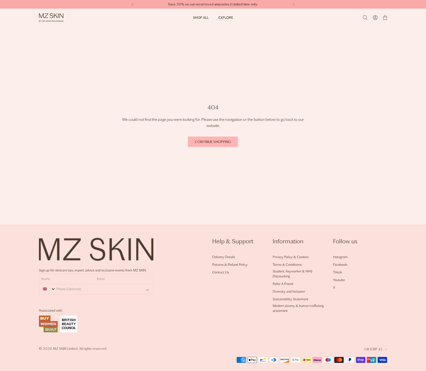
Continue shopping (213, 142)
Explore (225, 18)
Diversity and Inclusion (289, 291)
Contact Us (220, 272)
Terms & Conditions (287, 265)
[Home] (51, 17)
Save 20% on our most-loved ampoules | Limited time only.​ (213, 4)
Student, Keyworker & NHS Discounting (292, 273)
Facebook (340, 265)
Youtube (339, 280)
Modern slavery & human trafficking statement (298, 308)
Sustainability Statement (290, 299)
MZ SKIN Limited (65, 349)
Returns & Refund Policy (230, 265)
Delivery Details (223, 257)
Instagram (340, 257)
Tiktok (337, 272)
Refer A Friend (283, 284)
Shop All (201, 18)
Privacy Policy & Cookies (291, 257)
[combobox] (48, 289)
